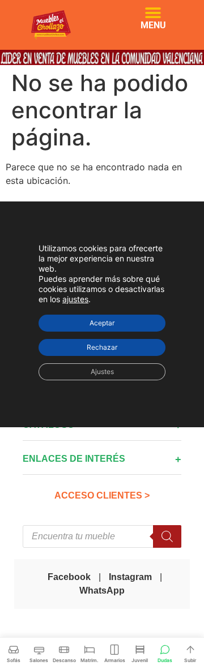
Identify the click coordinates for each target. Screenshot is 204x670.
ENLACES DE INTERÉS (74, 458)
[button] (153, 12)
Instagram (130, 577)
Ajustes (102, 371)
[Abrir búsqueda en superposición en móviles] (102, 536)
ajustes (75, 299)
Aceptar (102, 323)
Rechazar (102, 347)
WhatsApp (102, 590)
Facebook (69, 577)
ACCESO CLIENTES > (102, 495)
